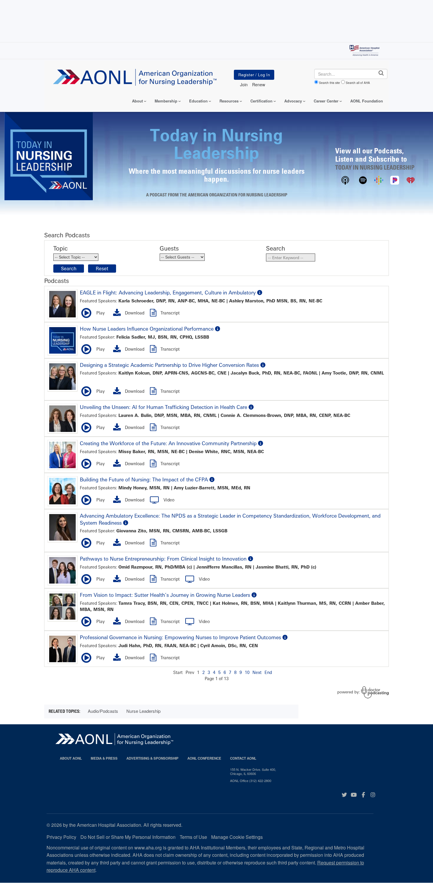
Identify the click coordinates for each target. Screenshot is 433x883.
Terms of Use (193, 837)
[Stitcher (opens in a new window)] (394, 179)
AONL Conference (204, 758)
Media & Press (104, 758)
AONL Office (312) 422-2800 (250, 780)
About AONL (71, 758)
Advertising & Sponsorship (152, 758)
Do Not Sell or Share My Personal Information (128, 837)
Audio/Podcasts (103, 711)
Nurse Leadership (143, 711)
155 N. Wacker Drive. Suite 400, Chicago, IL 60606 (253, 771)
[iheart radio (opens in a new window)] (410, 179)
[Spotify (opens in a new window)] (362, 179)
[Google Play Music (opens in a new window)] (378, 179)
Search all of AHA (358, 83)
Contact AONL (243, 758)
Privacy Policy (61, 837)
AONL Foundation (366, 101)
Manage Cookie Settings (237, 837)
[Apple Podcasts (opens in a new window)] (345, 179)
